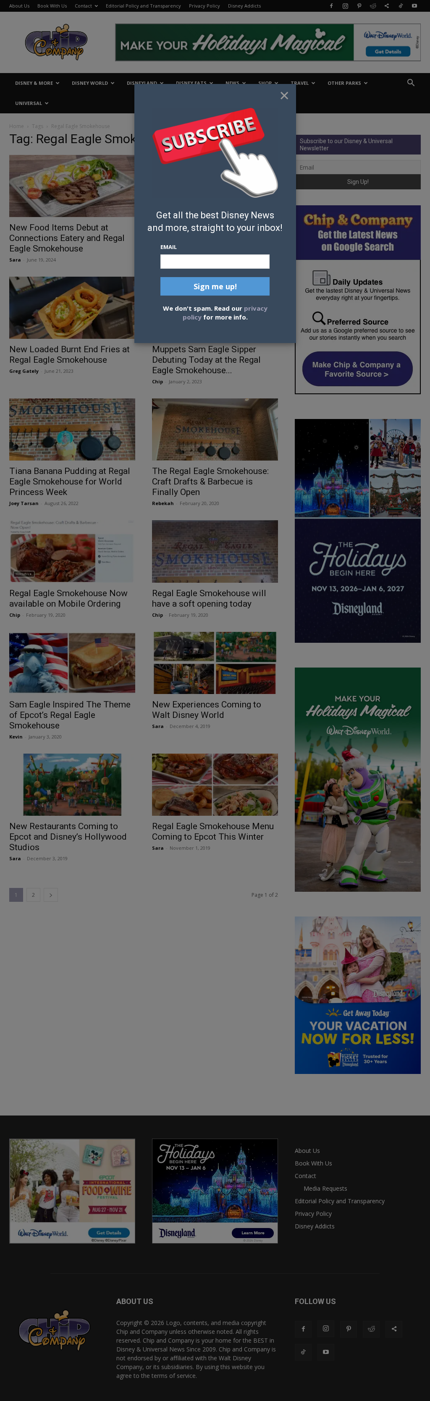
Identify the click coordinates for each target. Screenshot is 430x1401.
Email (168, 247)
